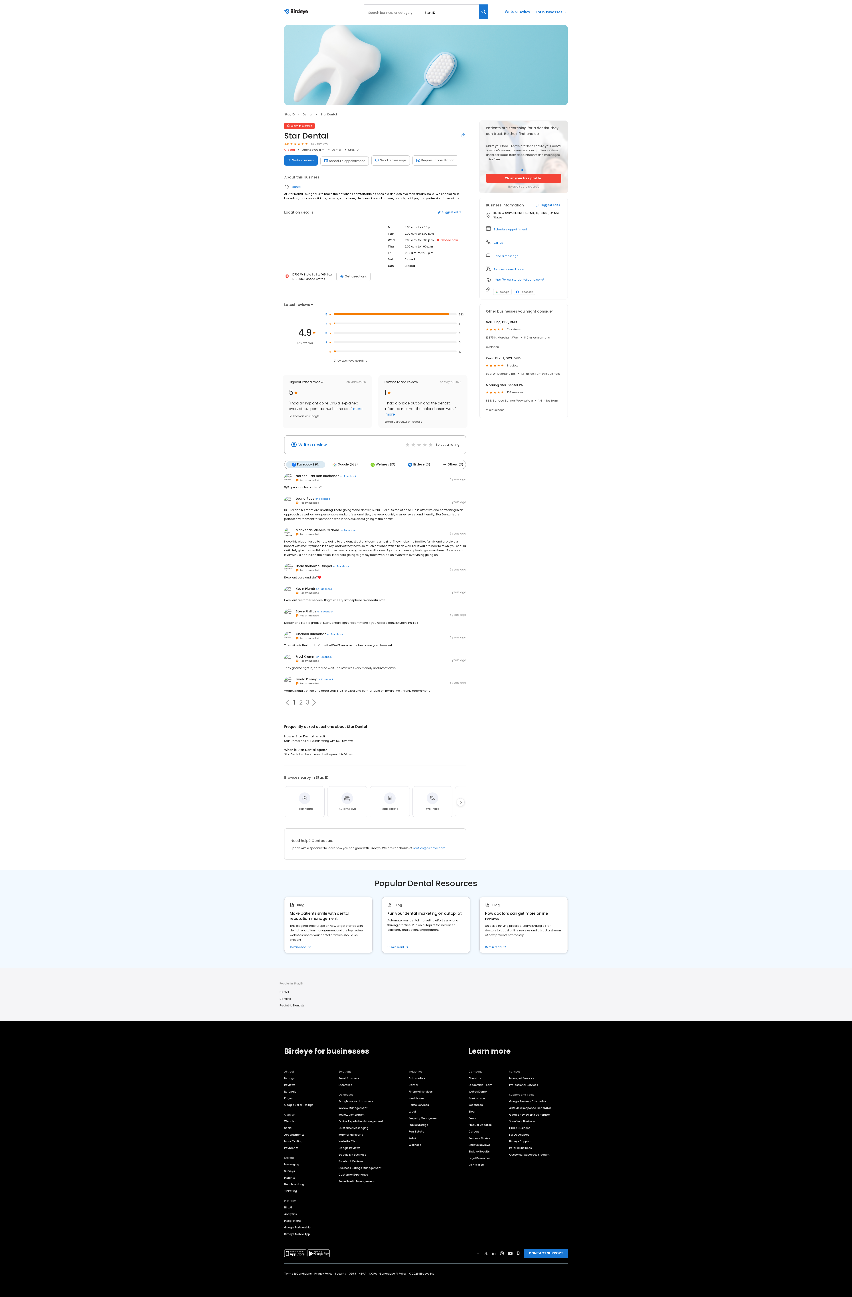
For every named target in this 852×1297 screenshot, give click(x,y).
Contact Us (476, 1165)
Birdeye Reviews (480, 1145)
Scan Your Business (522, 1121)
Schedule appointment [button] (510, 229)
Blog (472, 1111)
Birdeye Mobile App (297, 1234)
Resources (476, 1105)
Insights (289, 1178)
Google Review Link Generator (529, 1115)
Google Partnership (297, 1227)
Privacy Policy (323, 1273)
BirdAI (288, 1207)
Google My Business (352, 1154)
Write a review (517, 11)
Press (472, 1118)
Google (504, 292)
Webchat (290, 1121)
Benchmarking (294, 1184)
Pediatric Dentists (292, 1005)
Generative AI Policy (392, 1273)
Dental (307, 114)
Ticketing (290, 1191)
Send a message (393, 160)
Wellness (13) (385, 464)
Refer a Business (520, 1148)
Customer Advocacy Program (529, 1154)
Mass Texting (293, 1141)
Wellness (415, 1145)
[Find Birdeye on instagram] (502, 1253)
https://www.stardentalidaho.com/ (519, 279)
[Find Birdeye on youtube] (510, 1253)
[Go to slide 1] (522, 170)
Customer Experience (353, 1174)
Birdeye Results (479, 1151)
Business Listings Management (360, 1168)
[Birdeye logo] (297, 12)
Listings (289, 1078)
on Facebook (348, 476)
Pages (288, 1098)
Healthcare (416, 1098)
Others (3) (455, 464)
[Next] (461, 802)
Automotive (417, 1078)
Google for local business (356, 1101)
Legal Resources (480, 1158)
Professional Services (523, 1085)
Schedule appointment (347, 161)
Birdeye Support (520, 1141)
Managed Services (521, 1078)
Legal (412, 1111)
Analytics (290, 1214)
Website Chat (348, 1141)
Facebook (527, 292)
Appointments (294, 1135)
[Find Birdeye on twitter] (486, 1253)
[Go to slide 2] (525, 170)
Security (340, 1273)
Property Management (424, 1118)
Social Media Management (357, 1181)
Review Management (353, 1108)
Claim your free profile (523, 178)
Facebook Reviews (351, 1161)
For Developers (519, 1135)
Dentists (285, 999)
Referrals (290, 1091)
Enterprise (345, 1085)
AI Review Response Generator (530, 1108)
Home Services (419, 1105)
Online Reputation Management (361, 1121)
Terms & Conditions (298, 1273)
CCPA (373, 1273)
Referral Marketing (351, 1135)
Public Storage (418, 1125)
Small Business (349, 1078)
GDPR (352, 1273)
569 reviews (319, 144)
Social (288, 1128)
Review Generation (352, 1115)
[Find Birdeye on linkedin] (494, 1253)
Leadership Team (480, 1085)
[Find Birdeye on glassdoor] (518, 1253)
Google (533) (348, 464)
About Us (475, 1078)
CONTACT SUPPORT (546, 1253)
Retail (412, 1138)
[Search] (483, 11)
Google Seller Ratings (298, 1105)
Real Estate (416, 1131)
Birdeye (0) (421, 464)
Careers (474, 1131)
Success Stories (479, 1138)
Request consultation (437, 160)
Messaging (291, 1164)
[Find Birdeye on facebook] (478, 1253)
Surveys (289, 1171)
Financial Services (421, 1091)
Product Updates (480, 1125)
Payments (291, 1148)
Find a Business (519, 1128)
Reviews (289, 1085)
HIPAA (362, 1273)
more (357, 408)
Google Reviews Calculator (527, 1101)
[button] (314, 702)
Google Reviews (349, 1148)
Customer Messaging (353, 1128)
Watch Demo (478, 1091)
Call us (498, 243)
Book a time (477, 1098)
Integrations (292, 1221)
